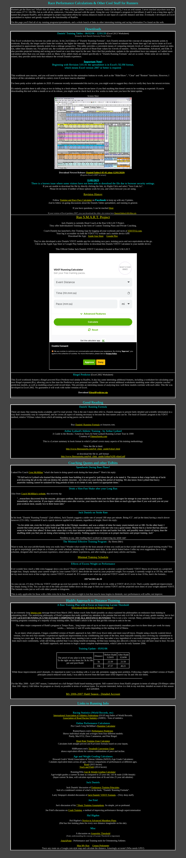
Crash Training (75, 810)
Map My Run (83, 845)
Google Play (112, 236)
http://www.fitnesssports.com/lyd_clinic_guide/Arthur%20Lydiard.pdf (93, 456)
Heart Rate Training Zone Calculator (93, 741)
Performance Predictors (102, 731)
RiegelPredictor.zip (98, 392)
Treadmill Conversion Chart (101, 748)
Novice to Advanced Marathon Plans (99, 820)
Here (111, 208)
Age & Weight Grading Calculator (100, 772)
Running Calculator (106, 726)
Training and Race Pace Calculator (76, 200)
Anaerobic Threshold (100, 833)
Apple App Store (95, 236)
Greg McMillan (36, 472)
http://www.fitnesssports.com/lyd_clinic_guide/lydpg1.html (93, 449)
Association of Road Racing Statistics (80, 718)
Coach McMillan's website (33, 493)
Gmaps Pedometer (100, 845)
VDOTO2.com (135, 231)
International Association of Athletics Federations (75, 715)
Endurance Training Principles (105, 787)
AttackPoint (66, 840)
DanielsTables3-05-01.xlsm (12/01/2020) (105, 172)
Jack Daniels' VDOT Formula (102, 795)
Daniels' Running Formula (87, 424)
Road (86, 764)
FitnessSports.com (98, 436)
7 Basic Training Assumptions (90, 805)
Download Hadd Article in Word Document (92, 607)
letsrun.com (36, 612)
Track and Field (86, 767)
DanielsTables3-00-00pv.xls (125, 213)
